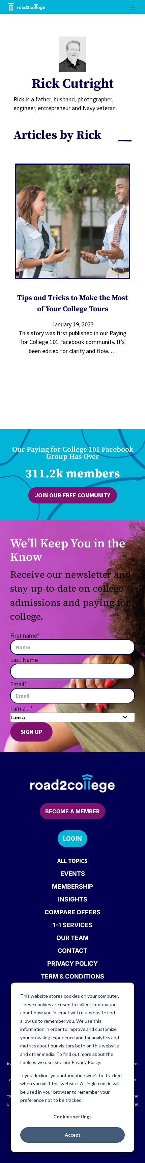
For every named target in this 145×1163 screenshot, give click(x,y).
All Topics (72, 861)
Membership (72, 886)
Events (72, 873)
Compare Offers (72, 912)
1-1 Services (72, 925)
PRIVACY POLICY (72, 963)
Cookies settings (72, 1116)
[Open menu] (133, 7)
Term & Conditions (72, 976)
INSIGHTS (72, 899)
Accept (73, 1135)
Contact (72, 950)
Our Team (72, 937)
